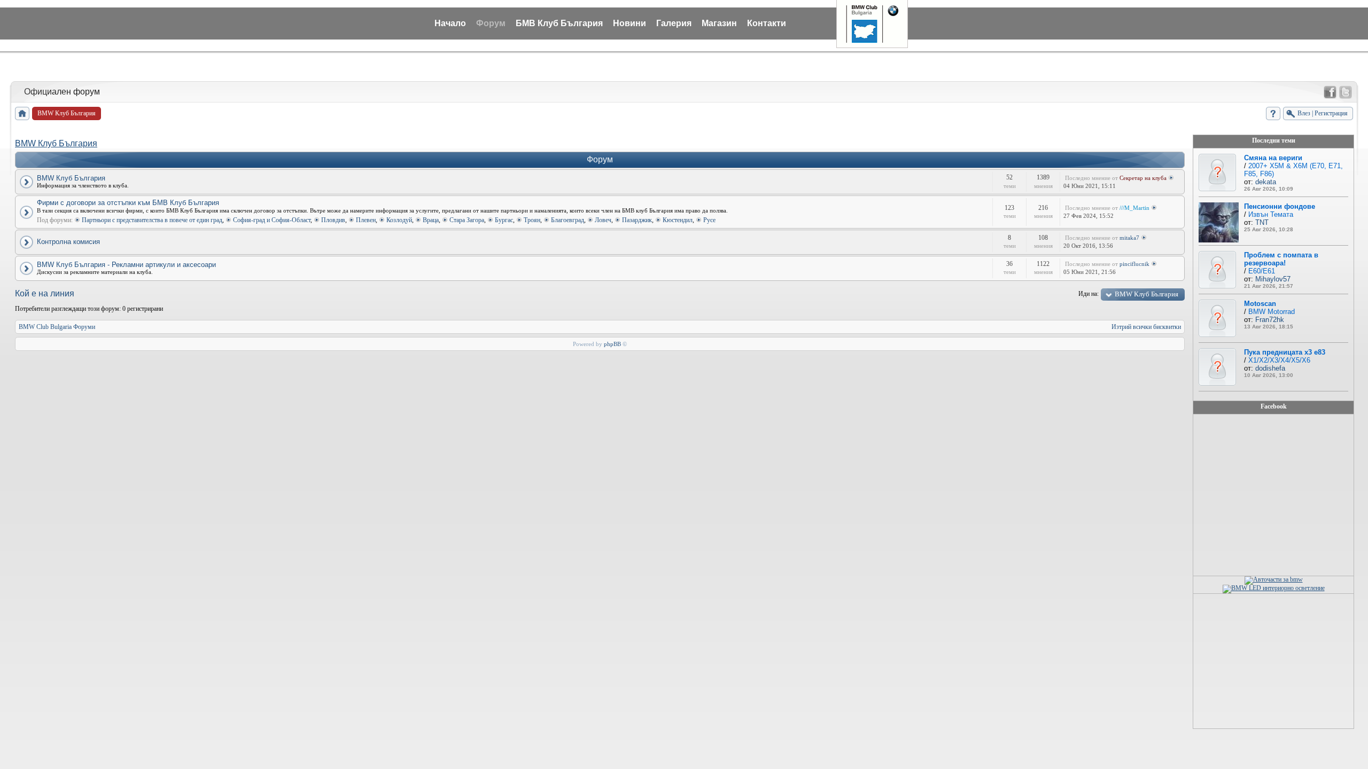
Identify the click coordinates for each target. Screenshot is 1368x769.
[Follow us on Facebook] (1330, 92)
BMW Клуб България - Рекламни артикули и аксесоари (126, 264)
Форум (491, 23)
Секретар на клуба (1143, 178)
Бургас (504, 220)
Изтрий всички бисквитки (1146, 327)
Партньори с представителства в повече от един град (152, 220)
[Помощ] (1273, 113)
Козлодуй (399, 220)
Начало (450, 23)
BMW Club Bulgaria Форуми (57, 327)
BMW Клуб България (56, 143)
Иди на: (1088, 293)
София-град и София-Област (271, 220)
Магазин (719, 23)
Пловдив (333, 220)
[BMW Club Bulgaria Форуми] (22, 113)
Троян (532, 220)
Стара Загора (466, 220)
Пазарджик (637, 220)
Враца (431, 220)
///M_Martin (1134, 208)
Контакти (766, 23)
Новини (629, 23)
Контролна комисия (68, 241)
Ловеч (603, 220)
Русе (709, 220)
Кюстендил (678, 220)
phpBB (612, 344)
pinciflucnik (1134, 264)
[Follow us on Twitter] (1345, 92)
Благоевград (567, 220)
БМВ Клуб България (559, 23)
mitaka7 (1129, 237)
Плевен (366, 220)
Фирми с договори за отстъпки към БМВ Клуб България (128, 202)
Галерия (673, 23)
